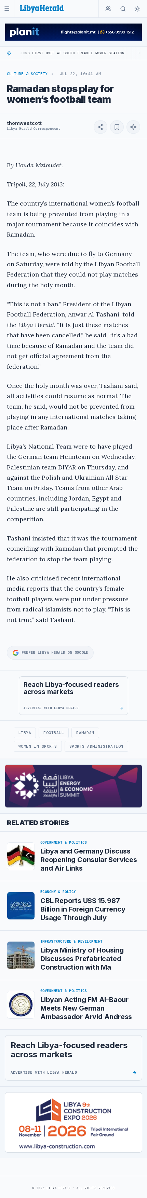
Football (53, 732)
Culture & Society (27, 73)
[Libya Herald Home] (41, 8)
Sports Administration (96, 746)
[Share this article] (100, 127)
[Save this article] (117, 127)
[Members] (108, 9)
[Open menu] (7, 8)
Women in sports (37, 746)
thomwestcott (24, 123)
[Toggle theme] (137, 9)
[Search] (123, 9)
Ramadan (85, 732)
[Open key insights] (133, 127)
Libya (24, 732)
